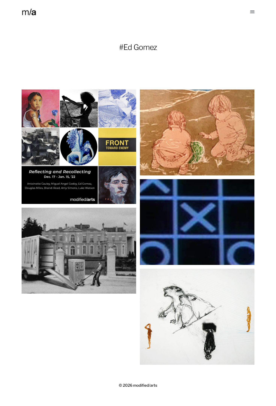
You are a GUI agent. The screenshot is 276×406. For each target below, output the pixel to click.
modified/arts (145, 385)
